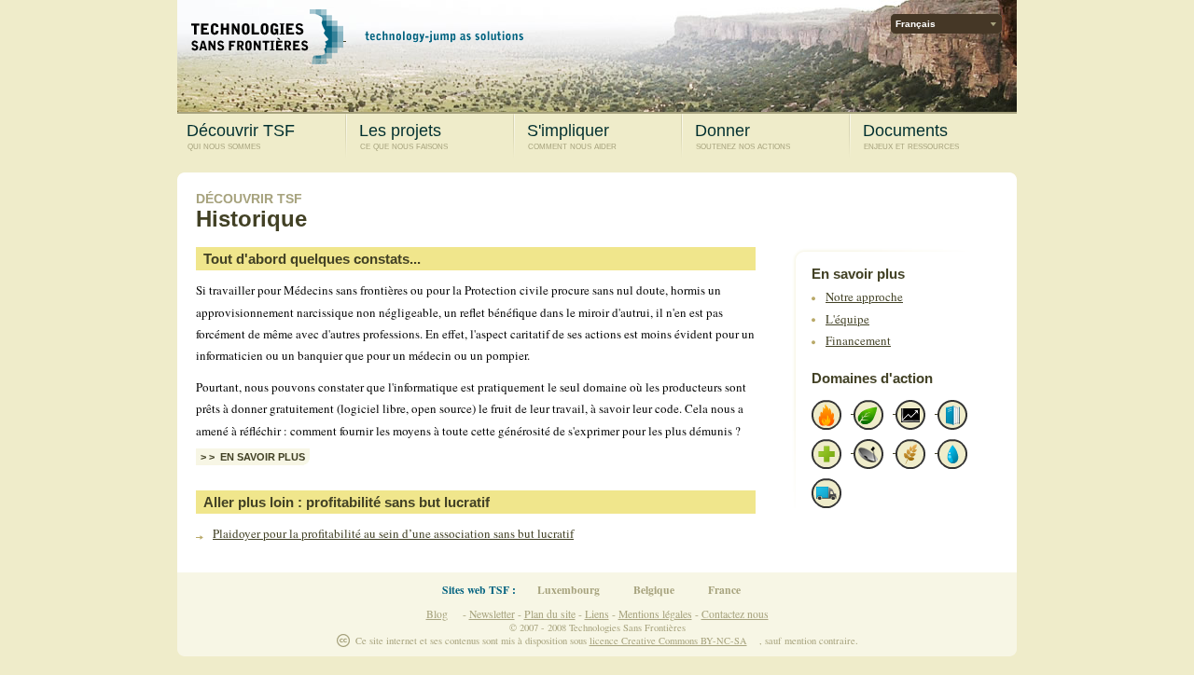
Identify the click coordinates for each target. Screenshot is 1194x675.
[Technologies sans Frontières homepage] (268, 35)
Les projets (403, 136)
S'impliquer (572, 136)
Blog (437, 614)
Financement (858, 340)
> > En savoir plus (253, 456)
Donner (742, 136)
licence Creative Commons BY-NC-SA (668, 640)
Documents (911, 136)
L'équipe (847, 318)
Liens (597, 614)
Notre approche (864, 296)
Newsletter (492, 614)
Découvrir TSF (241, 136)
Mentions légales (655, 614)
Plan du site (550, 614)
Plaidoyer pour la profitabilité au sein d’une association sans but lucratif (393, 533)
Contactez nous (735, 614)
